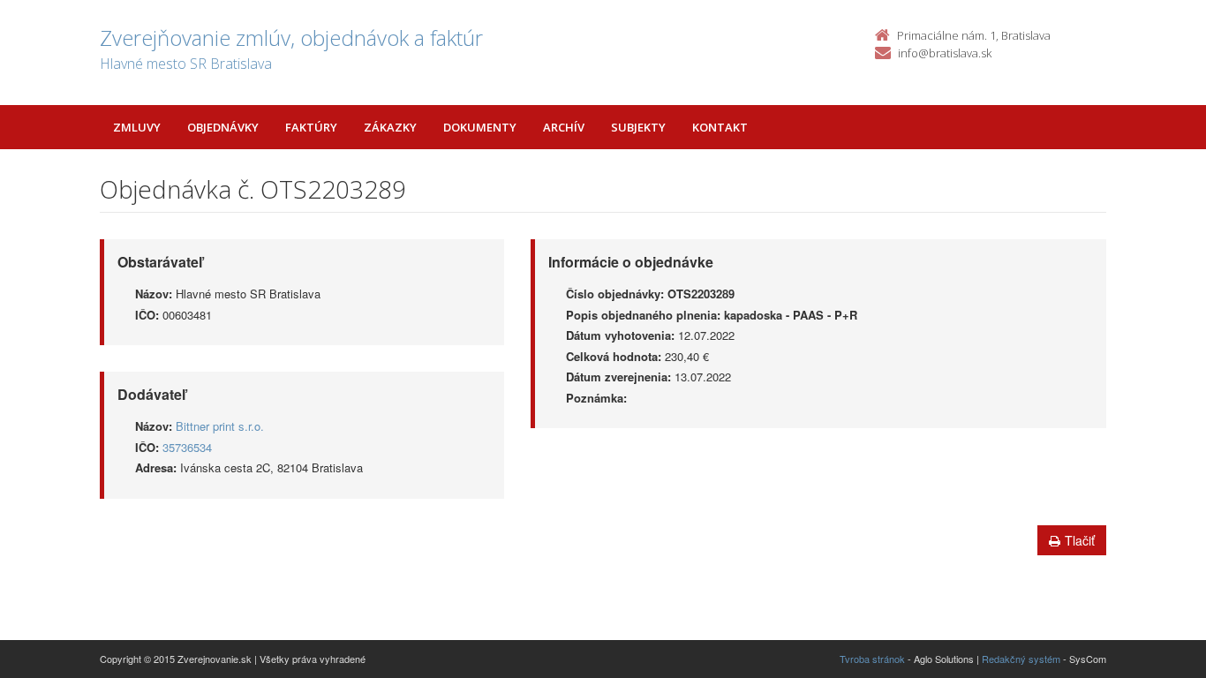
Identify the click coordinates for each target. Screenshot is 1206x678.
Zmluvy (137, 127)
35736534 (187, 447)
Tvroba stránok (872, 659)
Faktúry (311, 127)
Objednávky (223, 127)
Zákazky (390, 127)
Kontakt (720, 127)
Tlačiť (1080, 540)
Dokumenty (479, 127)
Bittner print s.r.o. (220, 426)
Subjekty (638, 127)
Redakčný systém (1021, 659)
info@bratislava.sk (944, 53)
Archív (563, 127)
